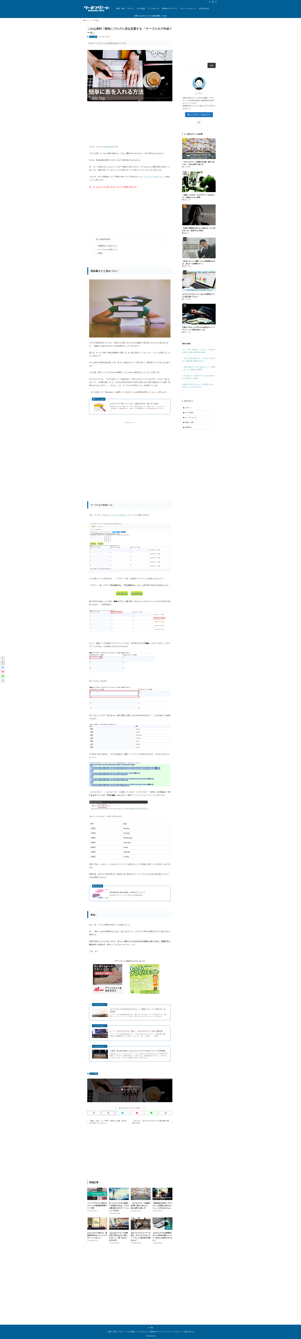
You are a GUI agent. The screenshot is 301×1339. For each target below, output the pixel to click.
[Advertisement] (129, 121)
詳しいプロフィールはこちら (199, 114)
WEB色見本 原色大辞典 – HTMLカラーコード (128, 892)
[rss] (212, 1)
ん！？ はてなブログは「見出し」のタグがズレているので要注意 (136, 1031)
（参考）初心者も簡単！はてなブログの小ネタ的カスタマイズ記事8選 (137, 1051)
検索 (211, 65)
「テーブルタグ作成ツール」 (153, 177)
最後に (100, 253)
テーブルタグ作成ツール (108, 250)
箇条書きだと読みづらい (108, 246)
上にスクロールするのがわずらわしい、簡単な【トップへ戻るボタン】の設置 (138, 1010)
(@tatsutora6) (108, 147)
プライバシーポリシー (173, 1332)
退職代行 (188, 427)
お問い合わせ (188, 1332)
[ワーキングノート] (96, 8)
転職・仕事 (189, 422)
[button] (94, 1113)
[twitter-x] (209, 1)
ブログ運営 (93, 36)
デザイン (188, 408)
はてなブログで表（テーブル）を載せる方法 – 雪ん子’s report (134, 404)
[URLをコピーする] (165, 1113)
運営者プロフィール (157, 1332)
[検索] (216, 1)
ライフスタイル (191, 417)
